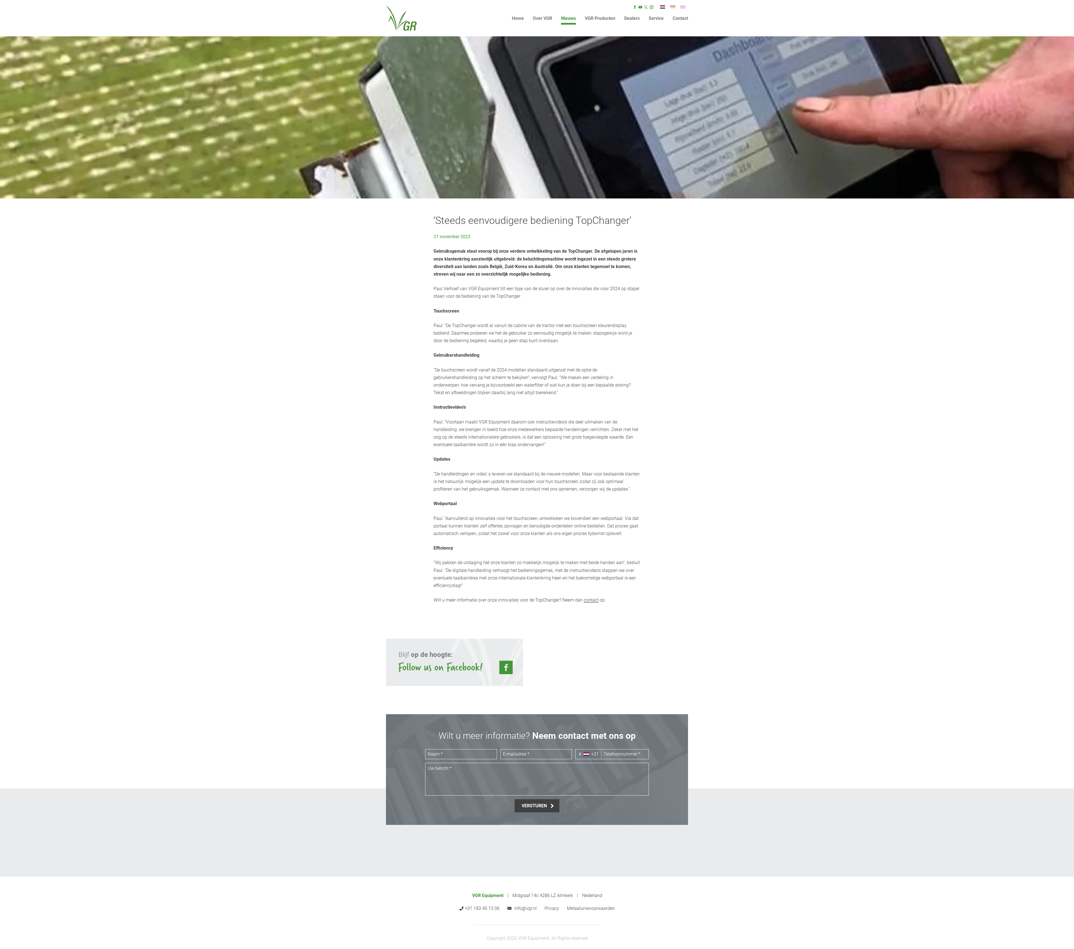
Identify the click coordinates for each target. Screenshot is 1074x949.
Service (656, 18)
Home (518, 18)
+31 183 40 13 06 (482, 908)
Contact (680, 18)
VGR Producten (600, 18)
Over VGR (542, 18)
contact (591, 600)
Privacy (552, 908)
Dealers (632, 18)
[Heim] (673, 7)
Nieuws (568, 18)
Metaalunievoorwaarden (591, 908)
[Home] (401, 18)
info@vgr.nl (525, 908)
